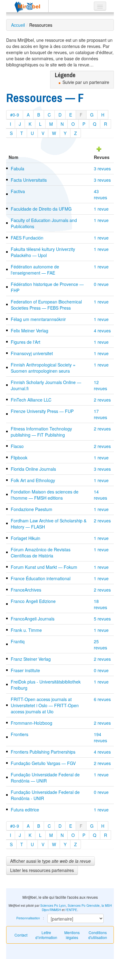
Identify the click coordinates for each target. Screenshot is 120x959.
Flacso (17, 446)
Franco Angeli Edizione (33, 601)
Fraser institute (25, 670)
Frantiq (18, 641)
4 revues (102, 330)
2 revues (102, 400)
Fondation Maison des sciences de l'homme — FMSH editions (44, 495)
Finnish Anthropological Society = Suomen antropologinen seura (43, 368)
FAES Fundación (27, 238)
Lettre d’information (46, 935)
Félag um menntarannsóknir (38, 319)
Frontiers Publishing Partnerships (43, 752)
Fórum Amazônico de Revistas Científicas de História (40, 552)
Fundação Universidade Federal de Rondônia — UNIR (45, 777)
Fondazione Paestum (31, 509)
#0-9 (14, 115)
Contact (20, 934)
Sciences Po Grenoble (84, 905)
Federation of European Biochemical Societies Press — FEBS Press (46, 305)
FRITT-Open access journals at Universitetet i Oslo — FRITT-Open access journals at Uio (45, 705)
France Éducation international (40, 578)
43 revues (100, 194)
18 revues (100, 604)
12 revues (100, 385)
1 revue (101, 209)
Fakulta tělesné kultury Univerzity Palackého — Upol (43, 252)
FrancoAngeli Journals (32, 619)
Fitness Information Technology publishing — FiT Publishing (41, 432)
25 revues (100, 644)
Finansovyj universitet (32, 353)
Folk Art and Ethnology (33, 480)
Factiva (18, 191)
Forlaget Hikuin (25, 538)
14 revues (100, 495)
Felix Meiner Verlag (29, 330)
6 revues (102, 699)
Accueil (18, 25)
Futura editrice (25, 809)
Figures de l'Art (25, 342)
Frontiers (19, 734)
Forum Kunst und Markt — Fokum (44, 567)
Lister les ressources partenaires (42, 870)
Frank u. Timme (26, 630)
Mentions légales (72, 935)
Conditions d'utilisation (97, 935)
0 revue (101, 284)
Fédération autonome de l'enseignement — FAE (35, 270)
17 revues (100, 414)
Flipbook (19, 457)
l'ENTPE (71, 910)
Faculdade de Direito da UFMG (41, 209)
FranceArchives (26, 590)
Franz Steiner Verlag (31, 659)
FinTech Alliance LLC (31, 400)
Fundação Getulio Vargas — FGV (43, 763)
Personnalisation (28, 918)
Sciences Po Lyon (53, 905)
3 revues (102, 168)
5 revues (102, 619)
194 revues (100, 737)
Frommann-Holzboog (31, 723)
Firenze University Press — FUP (42, 411)
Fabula (17, 168)
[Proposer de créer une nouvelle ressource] (99, 148)
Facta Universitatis (29, 180)
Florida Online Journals (33, 469)
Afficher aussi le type (50, 861)
